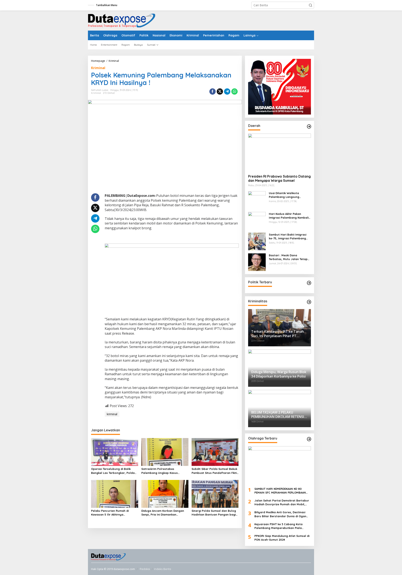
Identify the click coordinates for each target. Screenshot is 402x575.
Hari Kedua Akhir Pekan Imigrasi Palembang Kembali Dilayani (289, 215)
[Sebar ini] (212, 91)
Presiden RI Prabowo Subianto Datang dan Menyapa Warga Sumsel (279, 178)
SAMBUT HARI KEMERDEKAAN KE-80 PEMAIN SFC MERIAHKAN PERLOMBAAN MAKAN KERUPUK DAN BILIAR (280, 490)
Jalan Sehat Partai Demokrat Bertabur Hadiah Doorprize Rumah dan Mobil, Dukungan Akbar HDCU (281, 502)
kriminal (112, 414)
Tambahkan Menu (106, 5)
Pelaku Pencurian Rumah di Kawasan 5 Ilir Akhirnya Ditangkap (110, 512)
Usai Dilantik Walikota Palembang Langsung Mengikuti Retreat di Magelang (284, 195)
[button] (310, 5)
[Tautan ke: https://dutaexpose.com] (309, 126)
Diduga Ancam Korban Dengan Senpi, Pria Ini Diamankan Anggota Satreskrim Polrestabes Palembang (164, 512)
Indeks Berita (162, 569)
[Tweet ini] (220, 91)
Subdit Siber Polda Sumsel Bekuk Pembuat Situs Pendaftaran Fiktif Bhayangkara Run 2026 (215, 470)
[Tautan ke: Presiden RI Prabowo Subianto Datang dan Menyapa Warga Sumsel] (279, 152)
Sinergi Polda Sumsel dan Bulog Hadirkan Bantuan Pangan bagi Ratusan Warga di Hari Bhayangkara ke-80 (214, 512)
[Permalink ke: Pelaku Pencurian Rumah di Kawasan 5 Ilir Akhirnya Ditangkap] (114, 493)
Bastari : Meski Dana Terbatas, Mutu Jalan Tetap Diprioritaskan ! (288, 257)
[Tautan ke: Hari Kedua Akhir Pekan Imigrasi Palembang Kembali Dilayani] (257, 220)
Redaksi (145, 569)
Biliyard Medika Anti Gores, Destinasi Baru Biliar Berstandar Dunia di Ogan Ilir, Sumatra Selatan (280, 514)
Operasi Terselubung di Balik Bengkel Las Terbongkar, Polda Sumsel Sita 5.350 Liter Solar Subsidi (113, 470)
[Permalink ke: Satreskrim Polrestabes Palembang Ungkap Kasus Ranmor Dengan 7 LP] (164, 452)
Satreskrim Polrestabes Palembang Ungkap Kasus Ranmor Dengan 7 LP (159, 470)
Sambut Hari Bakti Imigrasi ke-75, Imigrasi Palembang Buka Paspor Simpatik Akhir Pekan (288, 236)
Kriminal (98, 68)
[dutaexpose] (121, 20)
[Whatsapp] (234, 91)
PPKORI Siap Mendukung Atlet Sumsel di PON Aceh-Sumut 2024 (281, 537)
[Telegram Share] (227, 91)
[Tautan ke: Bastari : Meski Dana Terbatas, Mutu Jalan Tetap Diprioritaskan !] (257, 262)
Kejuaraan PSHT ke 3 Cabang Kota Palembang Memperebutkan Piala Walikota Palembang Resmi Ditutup (279, 526)
